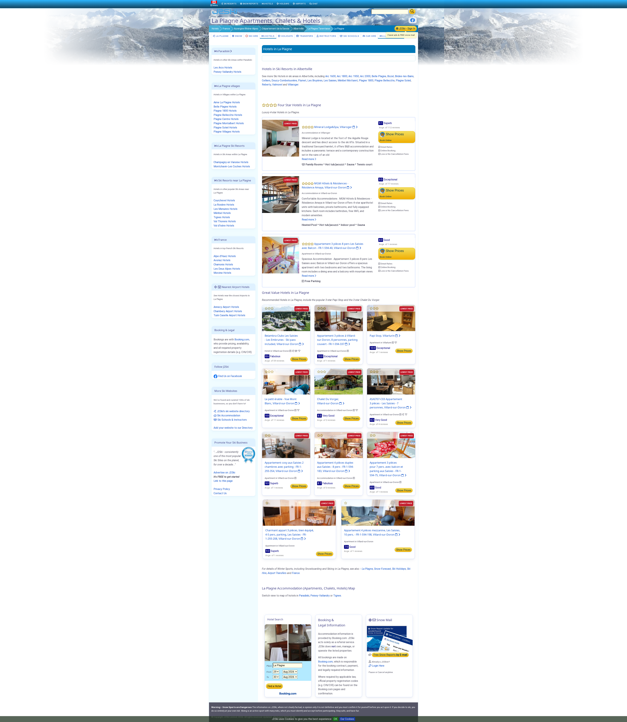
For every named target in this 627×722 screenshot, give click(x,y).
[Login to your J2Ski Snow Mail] (389, 638)
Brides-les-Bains (404, 76)
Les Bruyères (314, 80)
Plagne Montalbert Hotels (229, 123)
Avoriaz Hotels (222, 260)
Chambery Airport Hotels (228, 311)
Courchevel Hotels (224, 200)
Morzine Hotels (222, 272)
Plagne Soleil (403, 80)
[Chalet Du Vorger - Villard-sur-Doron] (338, 381)
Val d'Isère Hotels (224, 225)
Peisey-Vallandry (320, 595)
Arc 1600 (330, 76)
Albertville (298, 28)
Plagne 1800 (366, 80)
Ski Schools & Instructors (232, 419)
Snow (238, 36)
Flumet (302, 80)
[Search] (412, 11)
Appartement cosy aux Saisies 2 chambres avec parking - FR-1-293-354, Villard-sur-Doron (284, 467)
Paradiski (304, 595)
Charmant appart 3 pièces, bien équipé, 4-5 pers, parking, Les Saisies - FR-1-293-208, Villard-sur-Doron (289, 534)
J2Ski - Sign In (406, 28)
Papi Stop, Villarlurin (382, 335)
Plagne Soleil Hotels (225, 127)
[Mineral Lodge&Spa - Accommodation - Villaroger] (280, 138)
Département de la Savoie (275, 28)
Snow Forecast (382, 568)
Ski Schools (351, 36)
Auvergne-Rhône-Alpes (246, 28)
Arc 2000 (365, 76)
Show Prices (299, 359)
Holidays (287, 36)
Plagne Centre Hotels (226, 119)
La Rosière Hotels (224, 204)
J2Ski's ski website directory (233, 411)
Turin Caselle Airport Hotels (229, 315)
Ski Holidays (399, 568)
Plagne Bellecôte (385, 80)
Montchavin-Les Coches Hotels (232, 166)
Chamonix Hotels (223, 264)
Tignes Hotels (222, 217)
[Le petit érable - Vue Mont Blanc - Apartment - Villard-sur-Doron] (286, 381)
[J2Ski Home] (225, 13)
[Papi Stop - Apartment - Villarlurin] (391, 317)
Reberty (266, 84)
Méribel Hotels (222, 213)
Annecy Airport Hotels (226, 307)
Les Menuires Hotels (225, 208)
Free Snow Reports (390, 654)
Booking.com (241, 339)
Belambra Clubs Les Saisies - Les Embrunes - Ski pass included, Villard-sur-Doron (282, 340)
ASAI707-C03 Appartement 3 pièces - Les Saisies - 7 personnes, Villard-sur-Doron (388, 403)
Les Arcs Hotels (223, 67)
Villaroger (293, 84)
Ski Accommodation (228, 415)
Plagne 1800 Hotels (225, 110)
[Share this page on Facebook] (413, 21)
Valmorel (277, 84)
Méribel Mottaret (348, 80)
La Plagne (222, 36)
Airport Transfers (277, 573)
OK (335, 719)
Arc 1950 (353, 76)
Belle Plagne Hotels (225, 106)
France (226, 28)
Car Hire (370, 36)
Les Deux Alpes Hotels (227, 268)
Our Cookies (347, 719)
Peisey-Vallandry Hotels (227, 71)
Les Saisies (330, 80)
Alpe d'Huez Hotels (225, 256)
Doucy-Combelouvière (284, 80)
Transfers (306, 36)
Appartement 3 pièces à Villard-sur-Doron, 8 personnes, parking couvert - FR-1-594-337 (337, 340)
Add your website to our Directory (233, 427)
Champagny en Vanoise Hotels (231, 162)
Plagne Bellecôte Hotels (228, 115)
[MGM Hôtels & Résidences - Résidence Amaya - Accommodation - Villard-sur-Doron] (280, 194)
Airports (300, 3)
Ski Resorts (230, 3)
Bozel (390, 76)
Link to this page (223, 480)
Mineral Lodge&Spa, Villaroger (333, 127)
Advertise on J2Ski (224, 472)
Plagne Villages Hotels (227, 131)
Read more (308, 159)
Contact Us (220, 493)
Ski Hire (253, 36)
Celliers (266, 80)
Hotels (215, 28)
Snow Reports (250, 3)
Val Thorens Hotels (225, 221)
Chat (315, 3)
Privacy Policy (222, 489)
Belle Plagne (379, 76)
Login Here (377, 665)
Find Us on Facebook (229, 376)
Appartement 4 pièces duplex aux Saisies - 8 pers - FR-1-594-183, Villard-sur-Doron (335, 467)
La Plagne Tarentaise (319, 28)
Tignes (337, 595)
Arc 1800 (342, 76)
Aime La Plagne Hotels (227, 102)
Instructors (327, 36)
